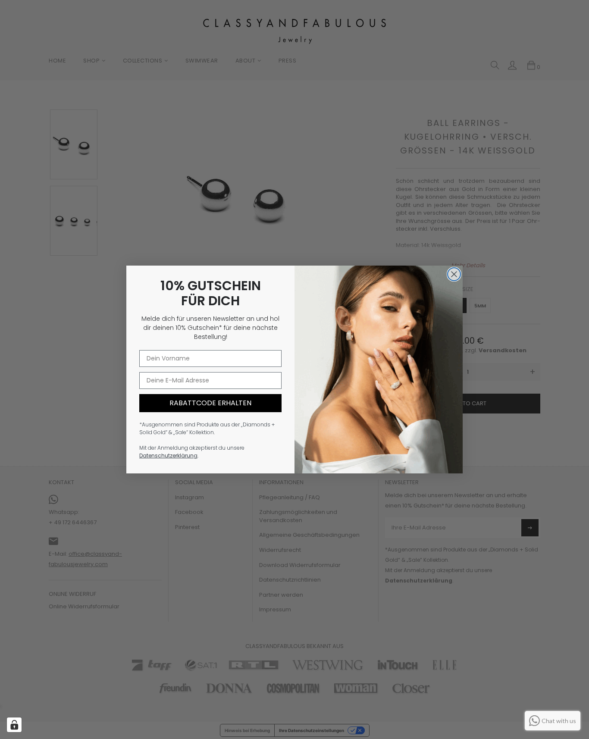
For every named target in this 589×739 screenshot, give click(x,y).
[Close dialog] (454, 274)
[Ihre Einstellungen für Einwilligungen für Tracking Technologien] (14, 724)
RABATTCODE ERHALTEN (210, 403)
